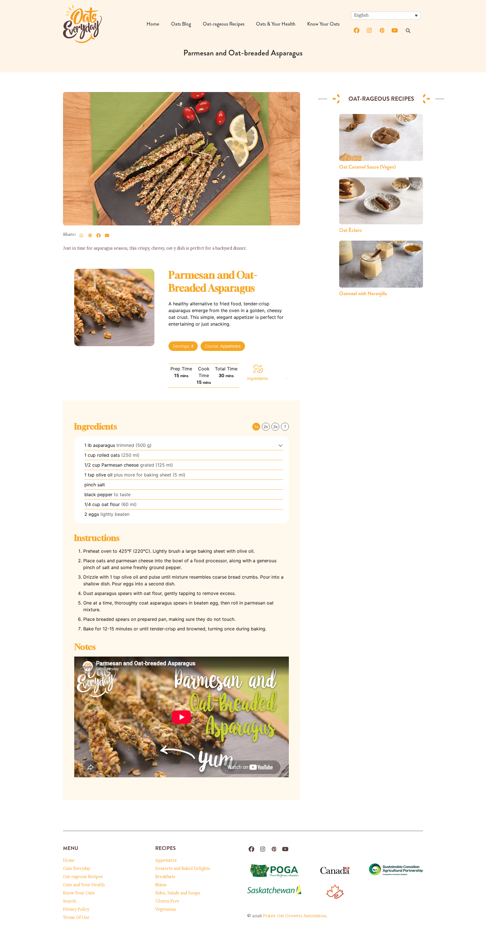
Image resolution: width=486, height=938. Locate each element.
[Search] (408, 30)
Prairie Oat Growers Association (294, 916)
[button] (281, 445)
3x (275, 426)
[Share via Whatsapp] (81, 235)
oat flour (111, 504)
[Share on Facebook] (98, 235)
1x (256, 426)
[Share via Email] (107, 235)
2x (266, 426)
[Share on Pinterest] (90, 235)
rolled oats (108, 455)
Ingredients (257, 378)
